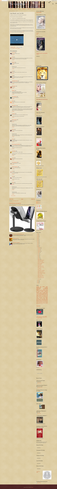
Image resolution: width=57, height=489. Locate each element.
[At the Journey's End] (39, 387)
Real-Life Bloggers (40, 263)
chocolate (42, 291)
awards (37, 295)
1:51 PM (13, 83)
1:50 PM (13, 78)
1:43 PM (13, 68)
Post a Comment (13, 195)
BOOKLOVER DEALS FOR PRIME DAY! (15, 203)
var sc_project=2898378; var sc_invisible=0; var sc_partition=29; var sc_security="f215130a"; (41, 317)
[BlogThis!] (19, 47)
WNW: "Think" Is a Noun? (41, 267)
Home (11, 8)
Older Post (33, 199)
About (20, 8)
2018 (38, 236)
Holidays (47, 298)
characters (37, 296)
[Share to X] (20, 47)
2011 (38, 244)
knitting (42, 299)
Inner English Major (40, 301)
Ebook (37, 34)
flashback (37, 292)
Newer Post (11, 199)
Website (15, 8)
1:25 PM (13, 64)
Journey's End (41, 296)
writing (47, 292)
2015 (38, 239)
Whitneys (46, 293)
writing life (38, 286)
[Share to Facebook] (20, 47)
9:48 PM (13, 148)
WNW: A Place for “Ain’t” (41, 276)
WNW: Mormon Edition (40, 261)
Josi (12, 171)
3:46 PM (13, 117)
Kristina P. (13, 62)
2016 (38, 238)
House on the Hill (45, 294)
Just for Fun (41, 298)
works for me (44, 302)
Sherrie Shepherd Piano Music (16, 144)
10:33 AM (13, 168)
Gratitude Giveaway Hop (16, 238)
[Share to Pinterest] (21, 47)
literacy (41, 302)
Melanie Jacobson (14, 119)
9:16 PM (13, 184)
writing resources (45, 296)
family (37, 289)
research (37, 293)
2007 (38, 281)
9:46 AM (13, 164)
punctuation (37, 298)
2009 (38, 246)
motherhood (13, 48)
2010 (38, 245)
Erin (12, 71)
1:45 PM (13, 73)
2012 (38, 243)
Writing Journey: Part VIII (41, 260)
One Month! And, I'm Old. (41, 277)
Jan (12, 75)
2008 (38, 280)
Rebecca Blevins (14, 105)
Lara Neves (13, 113)
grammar (40, 295)
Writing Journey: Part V (40, 275)
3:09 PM (13, 111)
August (39, 252)
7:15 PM (13, 136)
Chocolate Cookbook (42, 293)
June (38, 254)
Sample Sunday (38, 302)
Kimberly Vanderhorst (15, 166)
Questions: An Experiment (41, 262)
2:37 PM (13, 98)
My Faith (47, 301)
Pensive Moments (38, 299)
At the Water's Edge (45, 295)
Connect (34, 8)
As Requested (39, 268)
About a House (39, 269)
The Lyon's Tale (17, 4)
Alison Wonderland (14, 162)
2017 (38, 237)
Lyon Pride (13, 52)
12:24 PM (13, 54)
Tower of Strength (17, 48)
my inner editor (41, 294)
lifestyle (40, 290)
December (39, 247)
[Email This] (18, 47)
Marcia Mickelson (14, 96)
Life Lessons (44, 301)
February (39, 259)
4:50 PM (13, 131)
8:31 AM (13, 189)
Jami (12, 176)
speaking (47, 299)
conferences (46, 291)
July (38, 253)
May (38, 255)
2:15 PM (13, 88)
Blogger (32, 487)
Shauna (13, 182)
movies (44, 298)
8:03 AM (13, 155)
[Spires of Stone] (38, 413)
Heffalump (13, 90)
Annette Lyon (38, 201)
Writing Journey (44, 290)
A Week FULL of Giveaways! (16, 242)
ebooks (44, 299)
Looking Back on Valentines (41, 270)
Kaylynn (13, 129)
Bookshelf (24, 8)
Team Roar (29, 8)
